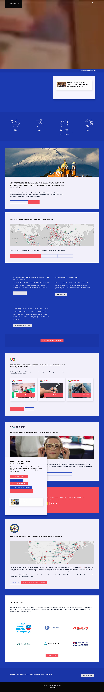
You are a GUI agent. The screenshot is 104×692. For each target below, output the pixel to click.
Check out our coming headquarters (21, 490)
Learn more (54, 503)
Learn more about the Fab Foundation (52, 340)
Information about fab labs (22, 325)
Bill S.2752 (82, 567)
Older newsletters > (15, 509)
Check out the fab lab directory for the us (34, 582)
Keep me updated (87, 675)
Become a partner (16, 480)
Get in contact (61, 294)
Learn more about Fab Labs (19, 483)
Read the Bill (15, 582)
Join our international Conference (21, 487)
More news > (59, 93)
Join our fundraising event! (19, 476)
